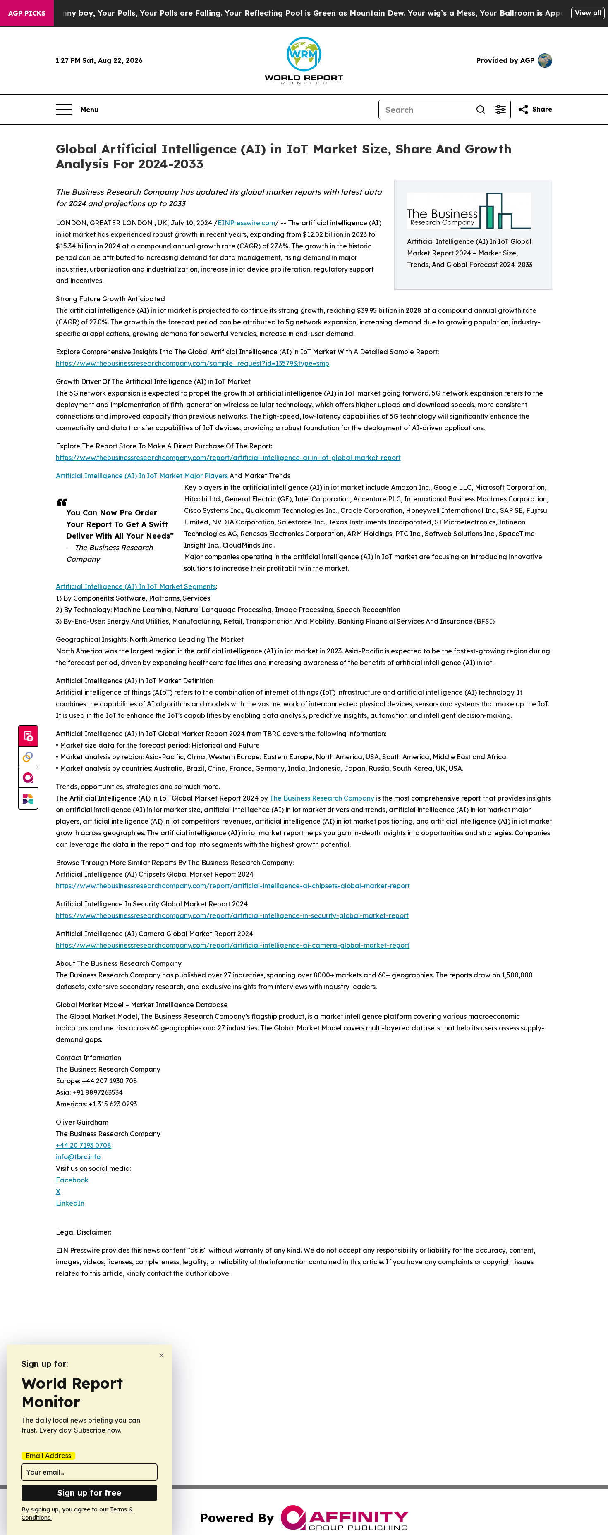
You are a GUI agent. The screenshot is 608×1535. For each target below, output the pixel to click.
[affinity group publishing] (28, 778)
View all (588, 13)
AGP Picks (26, 13)
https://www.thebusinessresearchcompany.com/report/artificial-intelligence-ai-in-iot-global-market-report (228, 457)
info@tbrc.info (78, 1157)
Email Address (48, 1456)
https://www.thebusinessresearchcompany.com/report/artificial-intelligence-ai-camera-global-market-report (232, 945)
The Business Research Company (322, 798)
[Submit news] (28, 736)
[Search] (481, 109)
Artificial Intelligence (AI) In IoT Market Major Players (142, 476)
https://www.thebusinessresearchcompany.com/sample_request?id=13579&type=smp (192, 363)
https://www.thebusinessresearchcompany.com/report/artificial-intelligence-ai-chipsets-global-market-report (233, 886)
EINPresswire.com (246, 223)
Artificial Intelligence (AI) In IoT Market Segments (136, 586)
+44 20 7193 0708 (83, 1145)
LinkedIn (70, 1203)
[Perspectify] (28, 757)
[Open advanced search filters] (500, 109)
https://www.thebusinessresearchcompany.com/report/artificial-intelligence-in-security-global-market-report (232, 915)
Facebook (72, 1180)
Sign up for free (89, 1492)
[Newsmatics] (28, 798)
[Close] (161, 1355)
